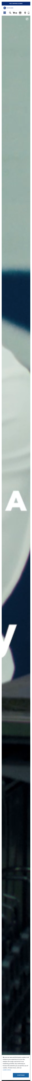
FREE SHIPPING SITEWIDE (16, 3)
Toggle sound (27, 18)
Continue (21, 1075)
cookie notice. (7, 1070)
